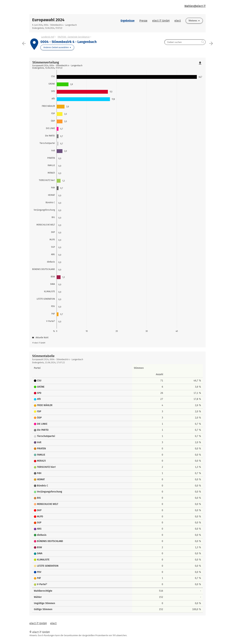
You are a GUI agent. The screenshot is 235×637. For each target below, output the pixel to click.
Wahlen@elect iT (195, 6)
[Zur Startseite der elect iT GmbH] (73, 7)
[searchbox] (185, 42)
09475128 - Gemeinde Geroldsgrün (74, 37)
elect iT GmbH (161, 20)
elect (177, 20)
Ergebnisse (128, 20)
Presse (143, 20)
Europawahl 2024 (48, 19)
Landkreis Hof (47, 37)
